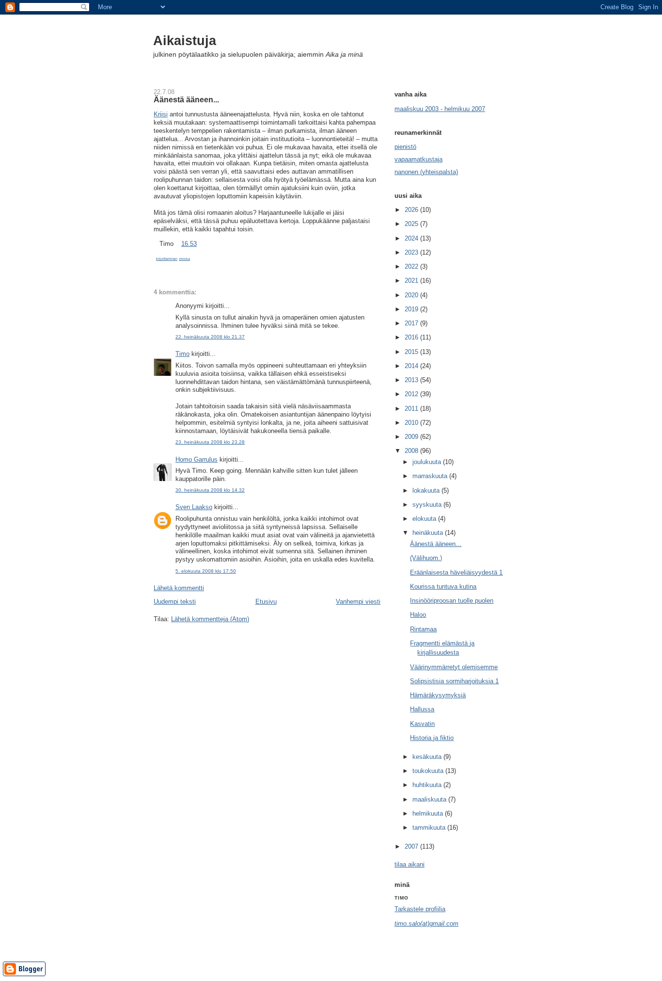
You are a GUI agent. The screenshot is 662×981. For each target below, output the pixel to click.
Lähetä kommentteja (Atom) (210, 619)
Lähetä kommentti (179, 588)
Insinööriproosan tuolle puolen (451, 600)
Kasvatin (422, 723)
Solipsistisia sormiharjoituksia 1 (454, 681)
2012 (412, 394)
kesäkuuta (427, 756)
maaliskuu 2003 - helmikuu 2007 (439, 109)
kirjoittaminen (166, 259)
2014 (412, 366)
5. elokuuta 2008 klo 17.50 (205, 571)
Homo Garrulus (196, 459)
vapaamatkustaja (418, 159)
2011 (412, 408)
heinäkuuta (428, 532)
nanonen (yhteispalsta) (426, 172)
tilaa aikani (409, 864)
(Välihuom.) (426, 558)
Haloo (418, 614)
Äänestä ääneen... (186, 99)
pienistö (405, 146)
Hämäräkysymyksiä (438, 695)
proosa (184, 259)
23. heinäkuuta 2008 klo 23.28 (210, 442)
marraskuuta (430, 476)
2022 (412, 266)
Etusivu (266, 601)
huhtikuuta (427, 784)
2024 (412, 238)
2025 (412, 223)
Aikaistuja (184, 40)
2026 (412, 209)
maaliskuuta (430, 799)
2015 (412, 351)
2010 (412, 422)
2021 (412, 280)
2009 (412, 436)
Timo (182, 353)
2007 (412, 846)
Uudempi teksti (175, 601)
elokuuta (425, 518)
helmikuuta (428, 813)
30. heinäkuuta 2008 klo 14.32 (210, 490)
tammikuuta (429, 827)
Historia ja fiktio (432, 737)
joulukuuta (427, 462)
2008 (412, 450)
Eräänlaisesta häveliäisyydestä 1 (456, 572)
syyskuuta (427, 504)
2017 (412, 323)
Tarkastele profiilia (419, 909)
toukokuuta (428, 770)
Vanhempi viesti (358, 601)
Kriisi (161, 114)
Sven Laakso (193, 507)
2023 (412, 252)
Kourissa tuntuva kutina (443, 586)
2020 (412, 295)
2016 (412, 337)
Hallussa (422, 709)
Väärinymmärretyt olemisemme (454, 667)
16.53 (189, 243)
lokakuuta (426, 490)
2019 (412, 309)
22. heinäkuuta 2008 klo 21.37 (210, 336)
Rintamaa (423, 629)
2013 (412, 380)
